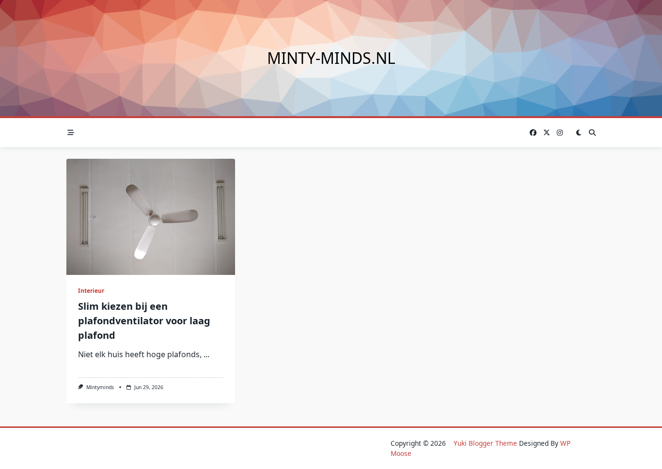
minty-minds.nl (331, 57)
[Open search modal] (592, 132)
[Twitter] (546, 133)
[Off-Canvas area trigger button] (70, 132)
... (206, 354)
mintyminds (100, 387)
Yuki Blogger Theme (485, 443)
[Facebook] (533, 133)
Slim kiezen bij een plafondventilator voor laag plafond (144, 321)
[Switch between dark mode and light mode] (578, 132)
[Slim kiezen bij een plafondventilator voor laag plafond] (150, 217)
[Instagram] (560, 133)
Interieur (91, 291)
